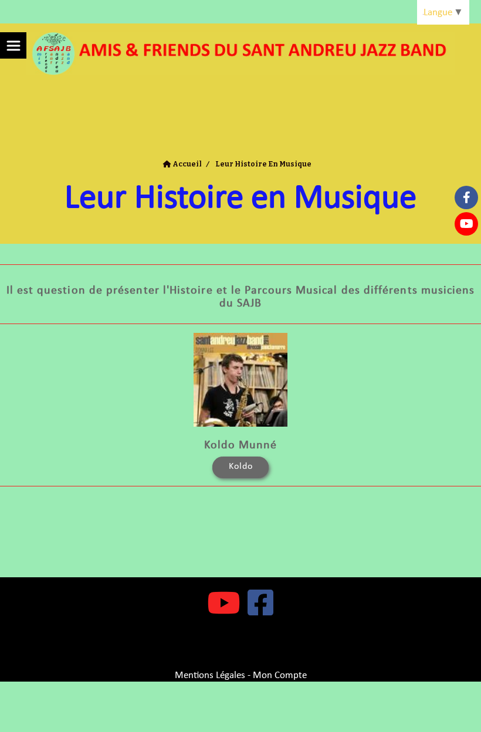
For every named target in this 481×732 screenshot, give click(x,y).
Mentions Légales (210, 675)
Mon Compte (280, 675)
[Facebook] (466, 197)
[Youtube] (466, 224)
